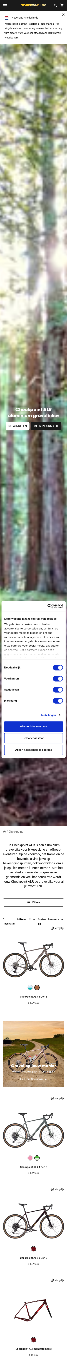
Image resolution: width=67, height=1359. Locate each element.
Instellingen (48, 715)
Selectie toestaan (33, 738)
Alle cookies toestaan (33, 726)
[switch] (58, 678)
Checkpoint (16, 831)
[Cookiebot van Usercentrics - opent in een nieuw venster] (48, 606)
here (16, 37)
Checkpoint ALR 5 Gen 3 (33, 996)
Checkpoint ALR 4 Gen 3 (33, 1167)
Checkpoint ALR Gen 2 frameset (34, 1348)
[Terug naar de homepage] (4, 831)
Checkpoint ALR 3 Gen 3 (33, 1257)
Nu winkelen (17, 426)
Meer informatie (46, 426)
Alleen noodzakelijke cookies (33, 749)
